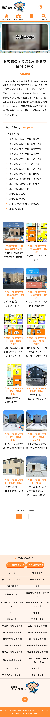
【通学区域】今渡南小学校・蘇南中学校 (25, 138)
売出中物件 (6, 19)
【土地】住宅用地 (15, 208)
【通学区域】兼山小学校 (18, 188)
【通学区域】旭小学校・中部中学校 (23, 163)
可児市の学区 (18, 19)
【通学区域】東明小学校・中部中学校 (24, 158)
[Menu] (45, 6)
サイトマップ (37, 675)
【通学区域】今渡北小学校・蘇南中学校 (25, 183)
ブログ (31, 19)
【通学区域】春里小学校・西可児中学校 (25, 153)
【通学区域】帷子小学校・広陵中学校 (24, 148)
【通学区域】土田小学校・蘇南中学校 (24, 143)
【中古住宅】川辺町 (16, 193)
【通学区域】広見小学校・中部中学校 (24, 168)
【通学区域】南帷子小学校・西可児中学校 (25, 173)
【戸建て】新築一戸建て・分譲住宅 (23, 203)
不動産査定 (44, 19)
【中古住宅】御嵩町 (16, 198)
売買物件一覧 (13, 133)
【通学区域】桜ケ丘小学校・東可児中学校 (25, 178)
